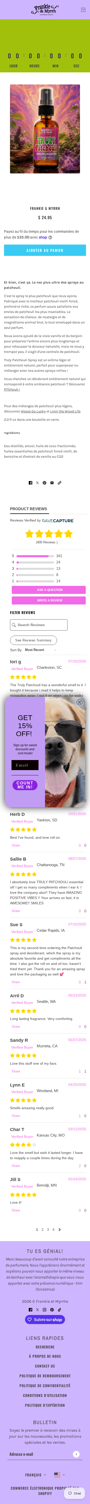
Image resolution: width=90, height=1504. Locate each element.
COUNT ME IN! (25, 785)
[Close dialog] (79, 702)
